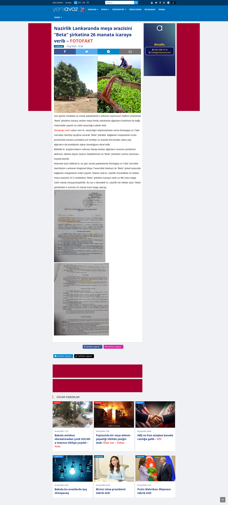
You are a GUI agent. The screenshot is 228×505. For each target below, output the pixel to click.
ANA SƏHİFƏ (58, 2)
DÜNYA (104, 9)
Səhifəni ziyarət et (91, 348)
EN (83, 2)
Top (222, 499)
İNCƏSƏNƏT (150, 9)
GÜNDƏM (92, 9)
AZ (76, 2)
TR (88, 2)
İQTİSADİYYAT (118, 9)
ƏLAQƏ (68, 2)
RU (79, 2)
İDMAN (162, 9)
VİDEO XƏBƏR (135, 9)
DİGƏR (57, 17)
